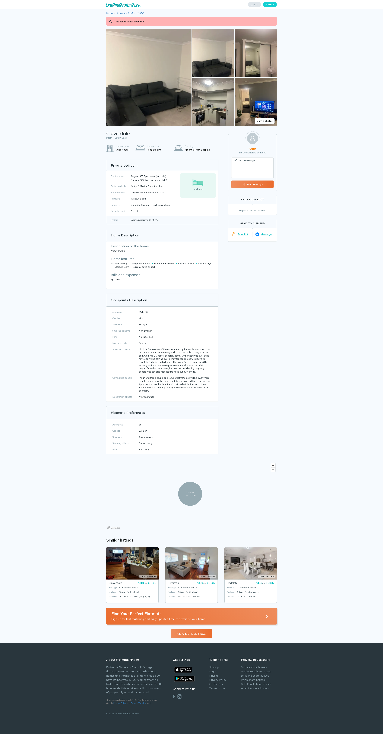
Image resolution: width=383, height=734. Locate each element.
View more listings (191, 633)
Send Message (254, 184)
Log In (254, 4)
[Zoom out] (273, 469)
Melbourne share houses (256, 671)
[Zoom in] (273, 465)
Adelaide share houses (255, 688)
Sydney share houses (254, 667)
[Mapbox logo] (113, 528)
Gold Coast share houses (256, 684)
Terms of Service (138, 703)
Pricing (213, 675)
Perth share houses (253, 680)
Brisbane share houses (255, 675)
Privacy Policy (119, 703)
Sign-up (214, 667)
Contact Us (216, 684)
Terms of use (217, 688)
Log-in (213, 671)
